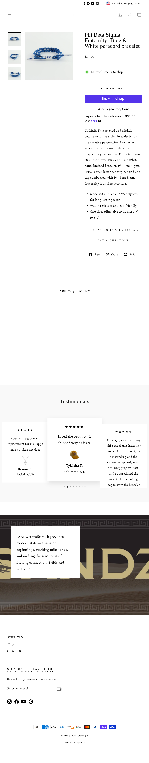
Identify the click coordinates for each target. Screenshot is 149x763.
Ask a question (113, 240)
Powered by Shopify (74, 742)
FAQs (10, 644)
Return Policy (15, 637)
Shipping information (113, 230)
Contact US (14, 651)
